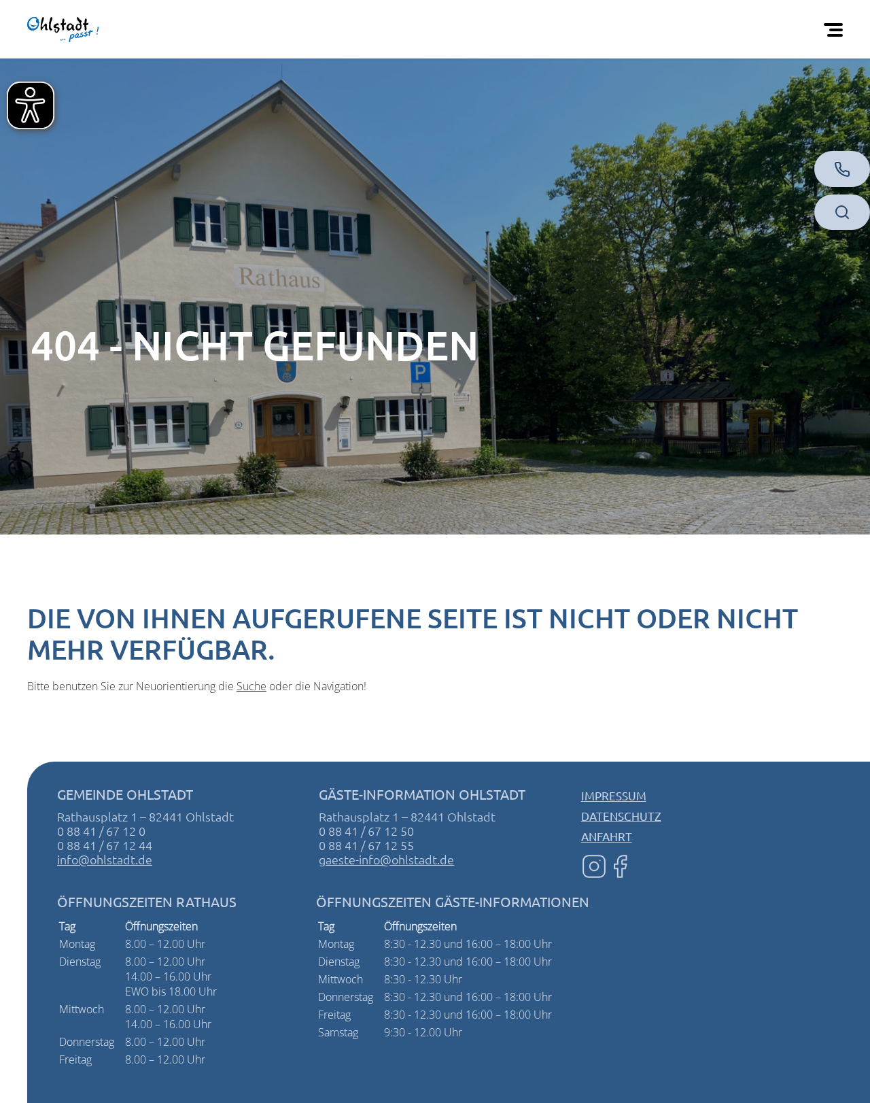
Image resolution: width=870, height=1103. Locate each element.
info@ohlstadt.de (104, 859)
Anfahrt (606, 836)
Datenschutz (621, 816)
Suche (251, 686)
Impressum (613, 795)
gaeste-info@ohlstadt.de (386, 859)
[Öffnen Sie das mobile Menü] (836, 29)
